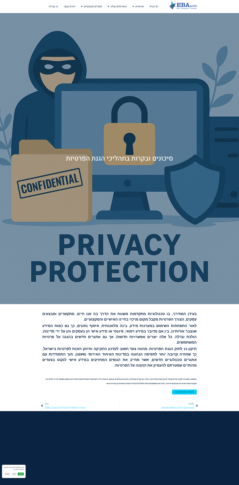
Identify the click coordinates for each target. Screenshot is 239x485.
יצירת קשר (69, 6)
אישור (21, 474)
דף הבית (153, 6)
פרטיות (7, 474)
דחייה (14, 474)
